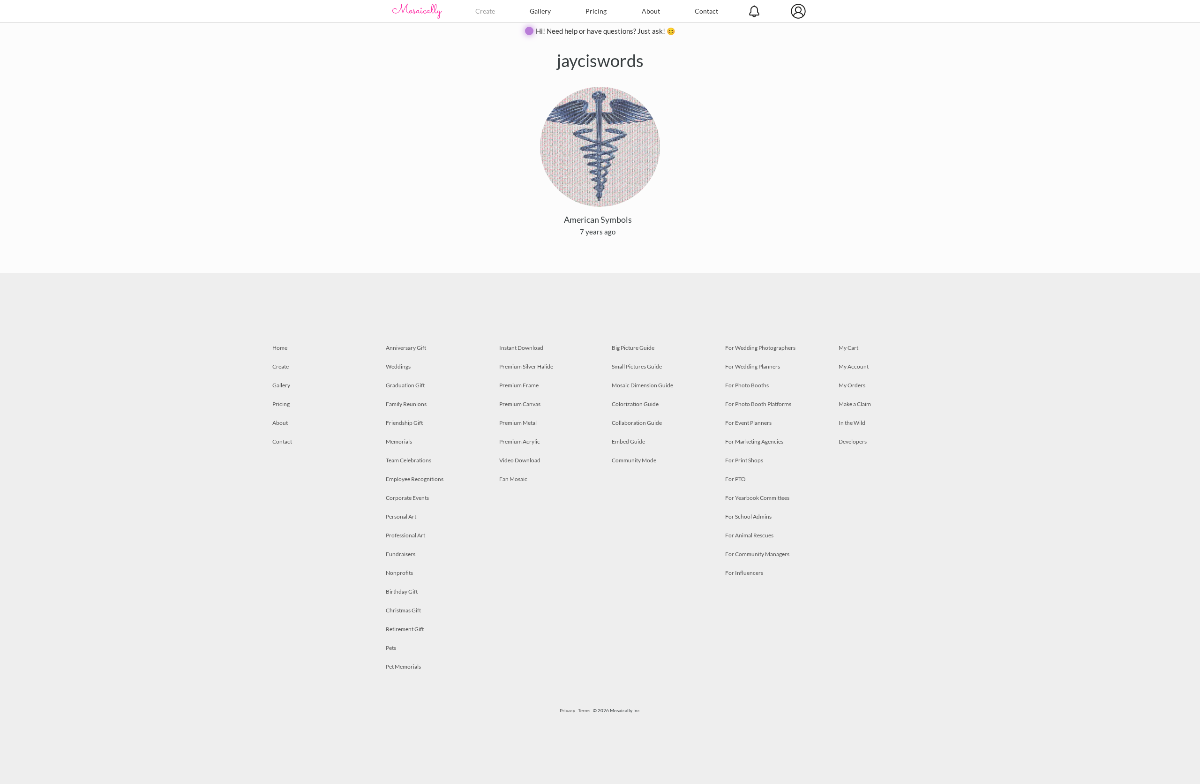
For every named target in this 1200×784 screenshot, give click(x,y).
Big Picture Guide (633, 347)
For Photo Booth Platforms (758, 403)
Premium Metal (518, 422)
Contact (706, 11)
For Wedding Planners (752, 366)
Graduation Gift (405, 385)
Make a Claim (855, 403)
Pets (391, 647)
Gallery (540, 11)
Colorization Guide (635, 403)
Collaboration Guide (637, 422)
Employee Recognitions (414, 478)
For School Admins (748, 516)
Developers (853, 441)
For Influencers (744, 572)
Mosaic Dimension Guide (642, 385)
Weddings (398, 366)
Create (485, 11)
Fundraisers (400, 554)
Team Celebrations (408, 460)
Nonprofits (399, 572)
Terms (584, 710)
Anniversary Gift (406, 347)
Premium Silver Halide (526, 366)
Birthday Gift (402, 591)
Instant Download (521, 347)
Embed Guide (628, 441)
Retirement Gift (405, 629)
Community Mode (634, 460)
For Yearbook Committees (757, 497)
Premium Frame (519, 385)
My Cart (848, 347)
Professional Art (405, 535)
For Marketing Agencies (754, 441)
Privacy (567, 710)
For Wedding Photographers (760, 347)
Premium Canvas (519, 403)
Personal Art (401, 516)
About (651, 11)
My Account (854, 366)
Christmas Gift (403, 610)
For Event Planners (748, 422)
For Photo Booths (747, 385)
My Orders (852, 385)
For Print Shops (744, 460)
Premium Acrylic (519, 441)
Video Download (519, 460)
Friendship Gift (404, 422)
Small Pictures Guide (637, 366)
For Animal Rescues (749, 535)
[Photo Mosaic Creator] (417, 11)
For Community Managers (757, 554)
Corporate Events (407, 497)
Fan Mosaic (513, 478)
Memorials (399, 441)
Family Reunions (406, 403)
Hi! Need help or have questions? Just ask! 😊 (605, 31)
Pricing (596, 11)
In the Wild (852, 422)
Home (279, 347)
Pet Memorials (403, 666)
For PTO (735, 478)
